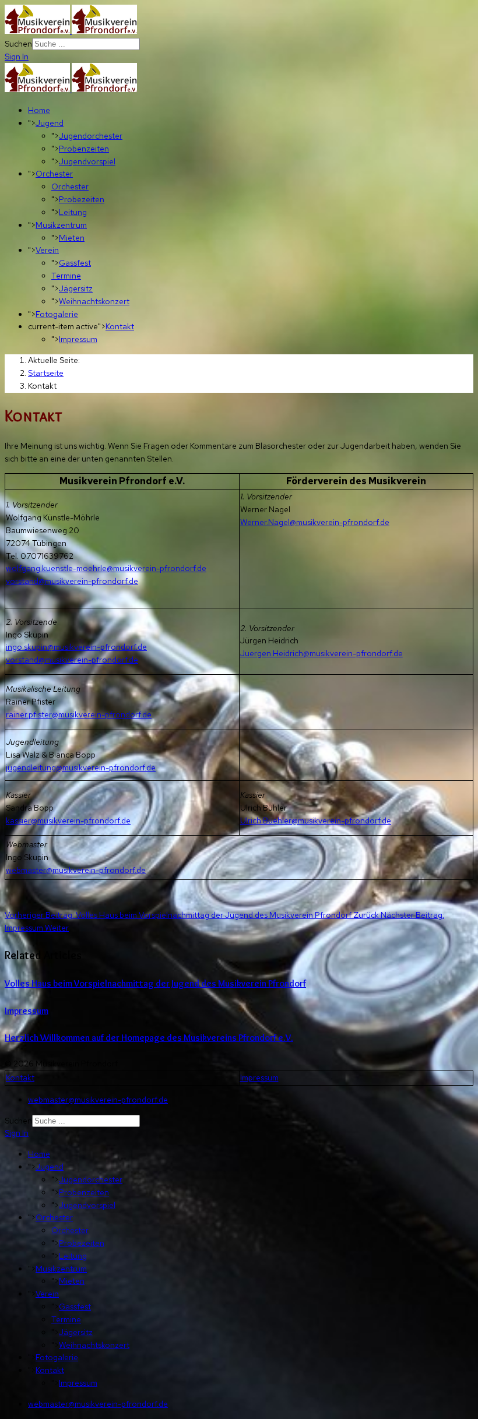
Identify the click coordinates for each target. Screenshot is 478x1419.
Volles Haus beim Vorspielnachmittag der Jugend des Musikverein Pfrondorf (155, 983)
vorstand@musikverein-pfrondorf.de (72, 581)
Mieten (72, 238)
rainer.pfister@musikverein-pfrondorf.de (79, 714)
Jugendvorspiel (87, 161)
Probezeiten (81, 199)
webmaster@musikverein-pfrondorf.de (76, 870)
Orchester (54, 173)
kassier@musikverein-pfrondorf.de (68, 820)
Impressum (78, 339)
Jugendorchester (90, 136)
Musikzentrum (61, 225)
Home (39, 110)
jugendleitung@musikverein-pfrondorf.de (81, 767)
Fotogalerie (57, 314)
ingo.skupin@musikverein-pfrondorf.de (76, 647)
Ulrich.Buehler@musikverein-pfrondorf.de (315, 820)
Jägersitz (76, 288)
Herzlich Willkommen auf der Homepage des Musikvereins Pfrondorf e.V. (149, 1037)
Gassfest (75, 263)
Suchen (18, 43)
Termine (66, 275)
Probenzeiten (84, 148)
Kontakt (120, 326)
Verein (47, 250)
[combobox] (86, 44)
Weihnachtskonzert (94, 301)
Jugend (50, 123)
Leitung (73, 212)
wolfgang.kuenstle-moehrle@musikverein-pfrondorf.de (106, 568)
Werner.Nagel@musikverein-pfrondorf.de (314, 522)
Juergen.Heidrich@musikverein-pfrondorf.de (321, 653)
